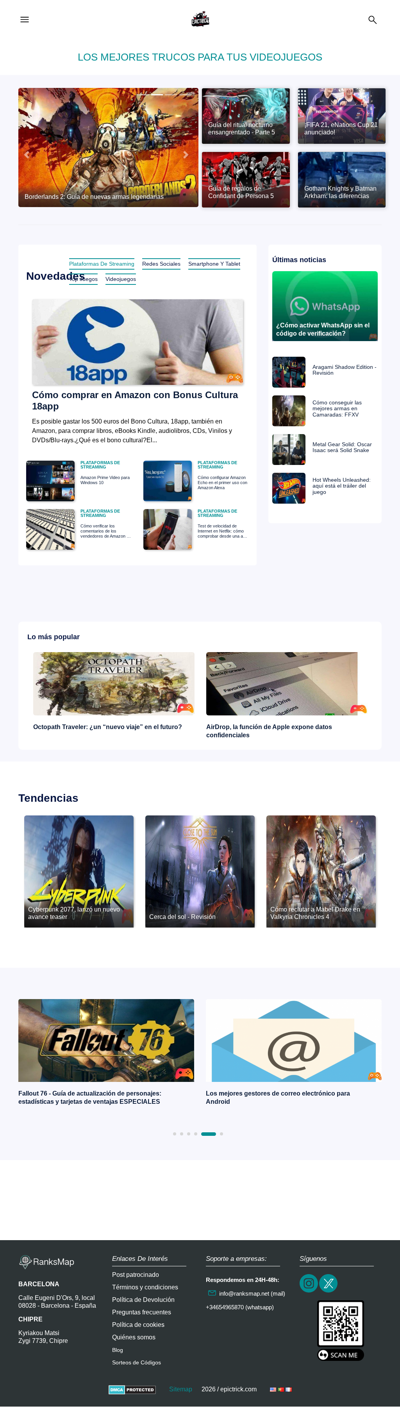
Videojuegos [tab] (120, 279)
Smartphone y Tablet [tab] (214, 264)
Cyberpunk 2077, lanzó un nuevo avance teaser (74, 913)
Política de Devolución (143, 1299)
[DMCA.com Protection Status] (132, 1389)
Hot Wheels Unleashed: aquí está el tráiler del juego (341, 486)
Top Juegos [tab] (83, 279)
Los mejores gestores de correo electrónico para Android (278, 1097)
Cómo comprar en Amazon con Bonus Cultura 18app (135, 400)
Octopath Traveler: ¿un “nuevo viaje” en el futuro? (107, 727)
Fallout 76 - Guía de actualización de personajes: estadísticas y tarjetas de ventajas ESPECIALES (89, 1097)
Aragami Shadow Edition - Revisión (344, 370)
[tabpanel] (106, 1054)
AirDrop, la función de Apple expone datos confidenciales (269, 731)
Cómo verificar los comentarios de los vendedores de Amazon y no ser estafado (104, 531)
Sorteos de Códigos (136, 1362)
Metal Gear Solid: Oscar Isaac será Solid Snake (342, 447)
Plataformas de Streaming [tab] (101, 264)
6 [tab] (221, 1133)
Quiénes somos (133, 1337)
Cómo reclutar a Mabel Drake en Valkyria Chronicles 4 (315, 913)
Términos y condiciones (145, 1287)
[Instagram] (309, 1291)
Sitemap (180, 1389)
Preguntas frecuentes (141, 1312)
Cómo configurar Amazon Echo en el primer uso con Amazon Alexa (222, 482)
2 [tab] (181, 1133)
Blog (117, 1350)
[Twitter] (329, 1291)
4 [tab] (195, 1133)
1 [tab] (174, 1133)
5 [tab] (208, 1134)
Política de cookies (138, 1324)
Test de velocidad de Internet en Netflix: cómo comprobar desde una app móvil (223, 531)
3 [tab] (188, 1133)
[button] (26, 155)
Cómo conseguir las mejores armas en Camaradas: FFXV (337, 409)
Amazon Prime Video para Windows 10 (105, 480)
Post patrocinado (135, 1274)
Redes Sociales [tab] (161, 264)
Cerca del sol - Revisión (182, 917)
